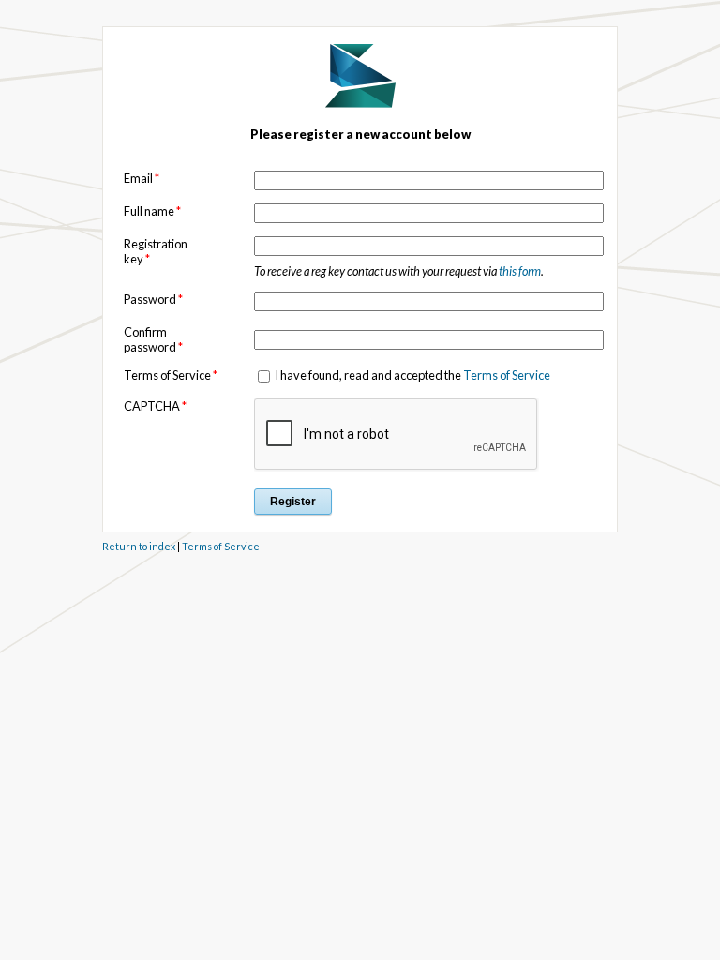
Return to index (138, 546)
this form (520, 270)
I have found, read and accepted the (411, 375)
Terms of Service (506, 375)
